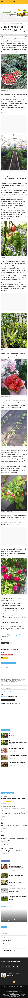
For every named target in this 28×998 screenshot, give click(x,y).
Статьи (4, 930)
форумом (2, 681)
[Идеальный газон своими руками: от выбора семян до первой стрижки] (4, 898)
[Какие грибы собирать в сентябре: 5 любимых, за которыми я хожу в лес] (4, 757)
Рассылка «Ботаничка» (13, 986)
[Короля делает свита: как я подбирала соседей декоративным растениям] (4, 742)
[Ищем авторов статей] (14, 914)
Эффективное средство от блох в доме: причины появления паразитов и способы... (17, 890)
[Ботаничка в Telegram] (9, 966)
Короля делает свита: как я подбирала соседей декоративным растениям (18, 742)
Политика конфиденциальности (11, 991)
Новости (4, 933)
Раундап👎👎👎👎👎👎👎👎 (7, 801)
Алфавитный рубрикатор (8, 950)
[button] (26, 2)
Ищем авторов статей (8, 920)
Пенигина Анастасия (5, 31)
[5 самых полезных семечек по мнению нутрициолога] (4, 750)
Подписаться (4, 696)
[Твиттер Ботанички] (13, 966)
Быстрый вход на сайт (6, 691)
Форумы (4, 946)
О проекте (5, 986)
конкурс (20, 34)
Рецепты (4, 943)
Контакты (21, 991)
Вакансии (22, 986)
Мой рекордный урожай (6, 654)
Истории (4, 937)
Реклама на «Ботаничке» (6, 988)
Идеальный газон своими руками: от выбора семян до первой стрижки (17, 898)
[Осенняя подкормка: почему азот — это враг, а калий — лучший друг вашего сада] (4, 875)
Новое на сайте (5, 730)
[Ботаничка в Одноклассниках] (2, 966)
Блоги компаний (5, 861)
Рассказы (3, 23)
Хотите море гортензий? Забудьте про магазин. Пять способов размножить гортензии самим (18, 882)
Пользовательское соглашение (19, 988)
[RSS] (17, 966)
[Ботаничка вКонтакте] (6, 966)
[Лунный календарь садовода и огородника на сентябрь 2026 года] (4, 764)
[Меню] (2, 2)
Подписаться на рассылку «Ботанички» (11, 703)
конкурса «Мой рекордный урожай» (10, 635)
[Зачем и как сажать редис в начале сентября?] (4, 735)
